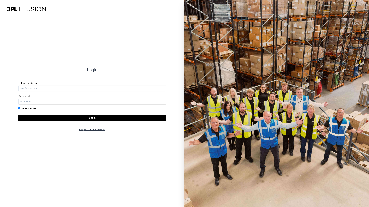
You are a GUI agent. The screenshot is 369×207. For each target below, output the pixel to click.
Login (92, 117)
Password (24, 96)
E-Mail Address (27, 83)
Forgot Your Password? (92, 129)
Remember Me (28, 108)
